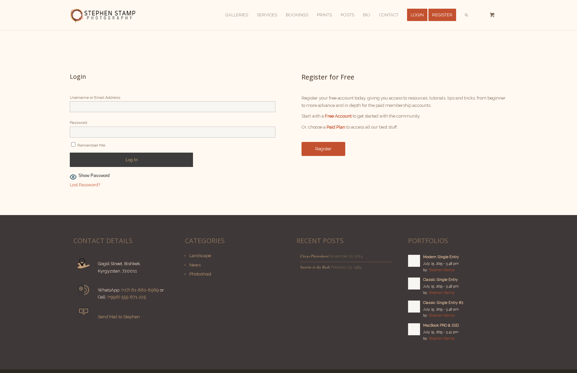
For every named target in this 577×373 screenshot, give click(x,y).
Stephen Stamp (441, 270)
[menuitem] (236, 15)
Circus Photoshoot (314, 255)
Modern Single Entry (441, 257)
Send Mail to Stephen (119, 316)
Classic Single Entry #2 (443, 303)
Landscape (200, 255)
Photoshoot (200, 273)
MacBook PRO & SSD (441, 325)
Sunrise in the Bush (315, 266)
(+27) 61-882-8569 (140, 290)
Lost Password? (85, 184)
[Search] (466, 15)
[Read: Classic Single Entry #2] (414, 307)
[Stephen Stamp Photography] (102, 15)
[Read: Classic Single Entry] (414, 283)
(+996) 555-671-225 (127, 297)
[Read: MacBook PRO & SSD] (414, 329)
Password (78, 122)
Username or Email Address (95, 97)
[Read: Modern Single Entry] (414, 261)
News (195, 264)
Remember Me (90, 145)
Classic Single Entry (440, 279)
